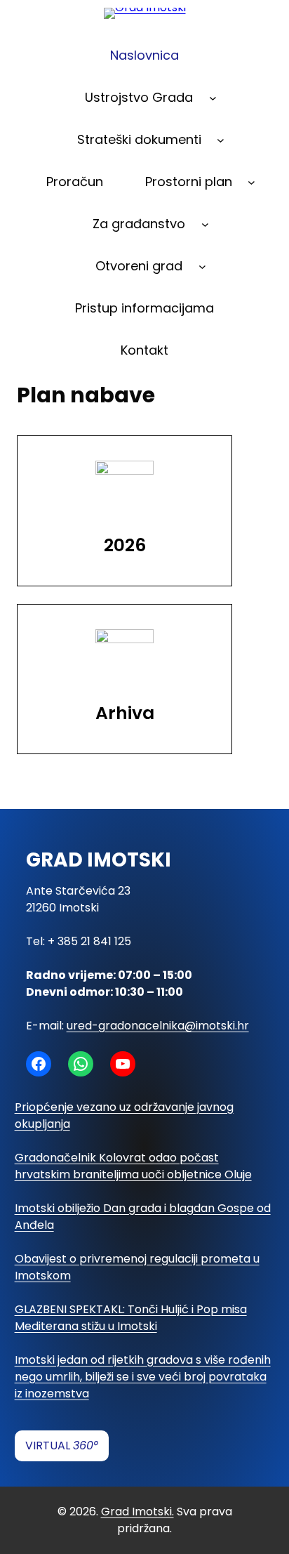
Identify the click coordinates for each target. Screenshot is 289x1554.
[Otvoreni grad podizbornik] (202, 266)
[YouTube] (122, 1063)
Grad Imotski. (137, 1511)
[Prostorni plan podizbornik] (251, 182)
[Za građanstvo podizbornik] (205, 224)
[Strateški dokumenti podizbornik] (220, 140)
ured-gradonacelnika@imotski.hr (158, 1026)
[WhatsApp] (80, 1063)
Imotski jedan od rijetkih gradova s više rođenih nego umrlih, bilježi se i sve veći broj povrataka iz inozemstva (143, 1377)
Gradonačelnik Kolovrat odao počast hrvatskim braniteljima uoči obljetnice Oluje (133, 1166)
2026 (125, 545)
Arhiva (124, 713)
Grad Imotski (98, 860)
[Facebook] (38, 1063)
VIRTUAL (61, 1445)
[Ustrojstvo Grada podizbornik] (213, 98)
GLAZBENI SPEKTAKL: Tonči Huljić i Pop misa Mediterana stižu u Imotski (131, 1317)
